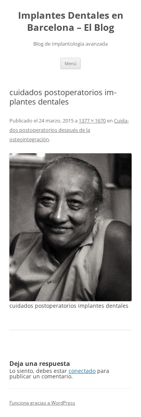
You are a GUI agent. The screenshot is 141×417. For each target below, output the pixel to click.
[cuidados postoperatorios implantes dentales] (70, 227)
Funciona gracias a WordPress (42, 402)
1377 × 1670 (92, 120)
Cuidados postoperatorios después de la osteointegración (69, 130)
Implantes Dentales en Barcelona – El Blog (70, 21)
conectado (82, 370)
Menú (70, 63)
